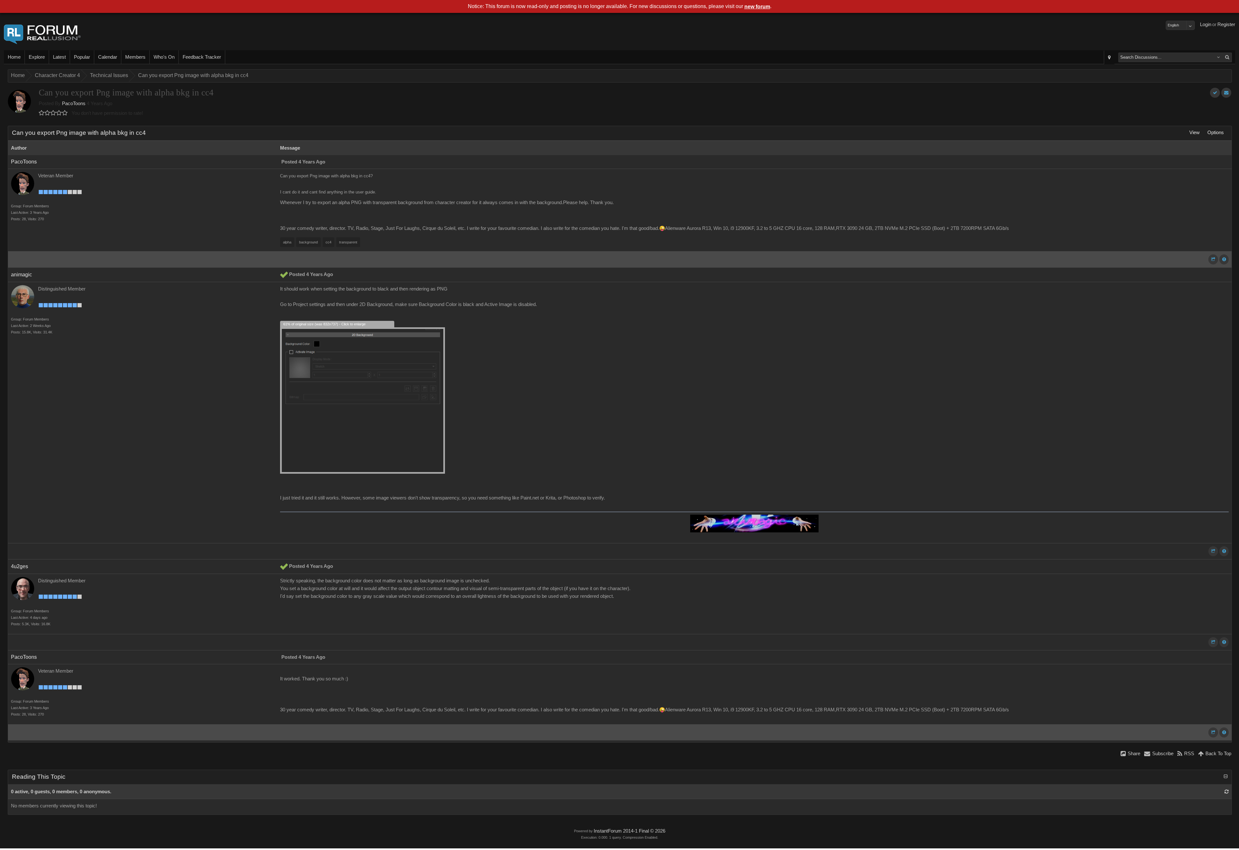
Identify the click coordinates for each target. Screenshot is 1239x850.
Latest (59, 57)
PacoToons (74, 103)
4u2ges (19, 566)
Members (135, 57)
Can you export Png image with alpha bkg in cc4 (193, 75)
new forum (757, 6)
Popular (82, 57)
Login (1205, 24)
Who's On (164, 57)
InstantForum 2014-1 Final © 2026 (629, 831)
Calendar (107, 57)
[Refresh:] (1226, 791)
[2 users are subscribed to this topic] (1226, 93)
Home (14, 57)
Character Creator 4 (57, 75)
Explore (37, 57)
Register (1226, 24)
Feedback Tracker (202, 57)
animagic (21, 274)
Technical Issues (109, 75)
